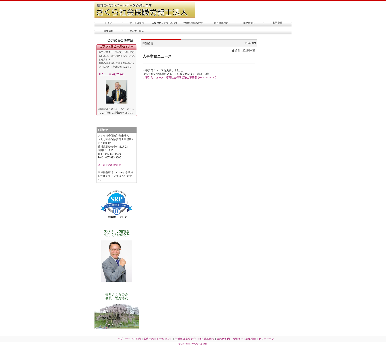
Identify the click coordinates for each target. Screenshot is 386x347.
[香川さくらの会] (116, 316)
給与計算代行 (206, 338)
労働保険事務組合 (185, 338)
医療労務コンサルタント (158, 338)
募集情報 (250, 338)
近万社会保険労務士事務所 (193, 344)
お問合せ (237, 338)
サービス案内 (133, 338)
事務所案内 (223, 338)
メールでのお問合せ (109, 164)
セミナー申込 (266, 338)
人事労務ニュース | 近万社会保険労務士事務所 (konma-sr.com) (179, 77)
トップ (119, 338)
